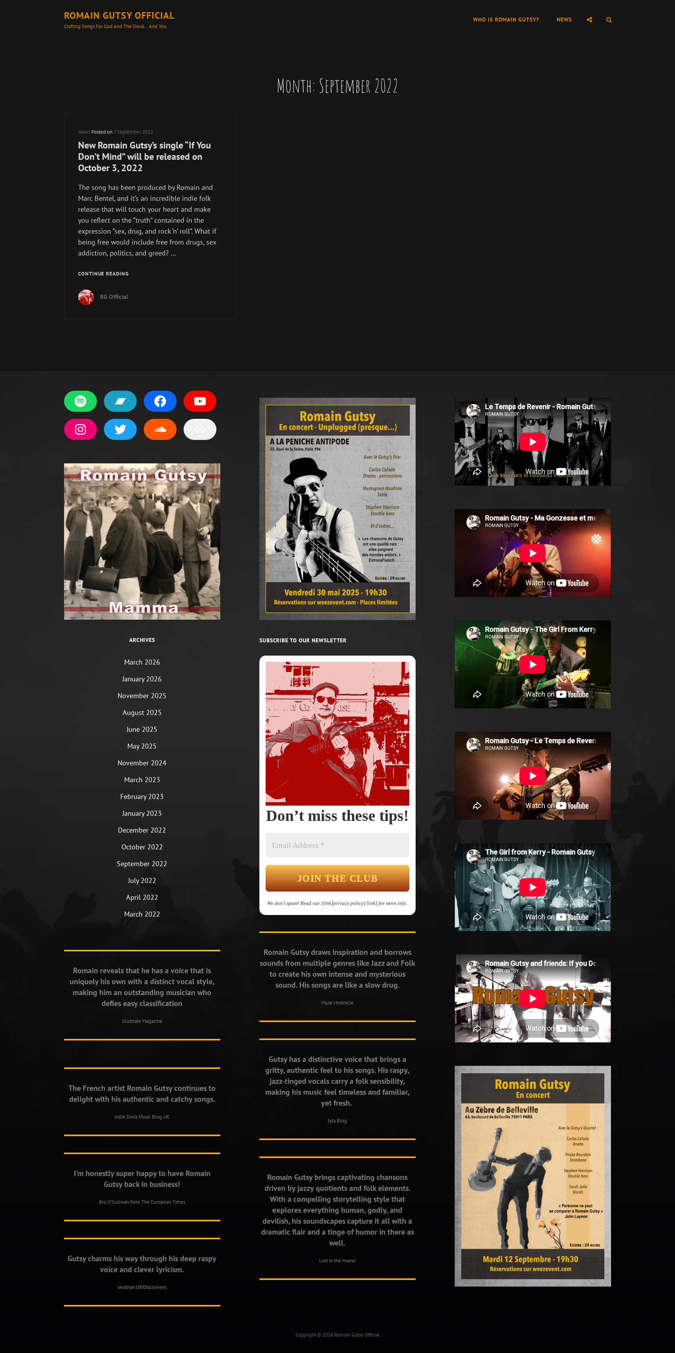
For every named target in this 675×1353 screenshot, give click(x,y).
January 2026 (142, 678)
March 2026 (142, 662)
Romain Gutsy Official (119, 15)
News (564, 19)
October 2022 (142, 846)
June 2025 (142, 729)
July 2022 (142, 880)
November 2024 (142, 762)
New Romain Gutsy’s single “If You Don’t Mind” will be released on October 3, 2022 (144, 156)
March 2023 (142, 779)
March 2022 (142, 914)
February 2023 (142, 796)
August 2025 (142, 712)
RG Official (114, 296)
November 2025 (142, 695)
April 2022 (142, 897)
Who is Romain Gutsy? (506, 19)
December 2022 (142, 830)
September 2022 (142, 863)
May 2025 (142, 746)
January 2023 (142, 813)
